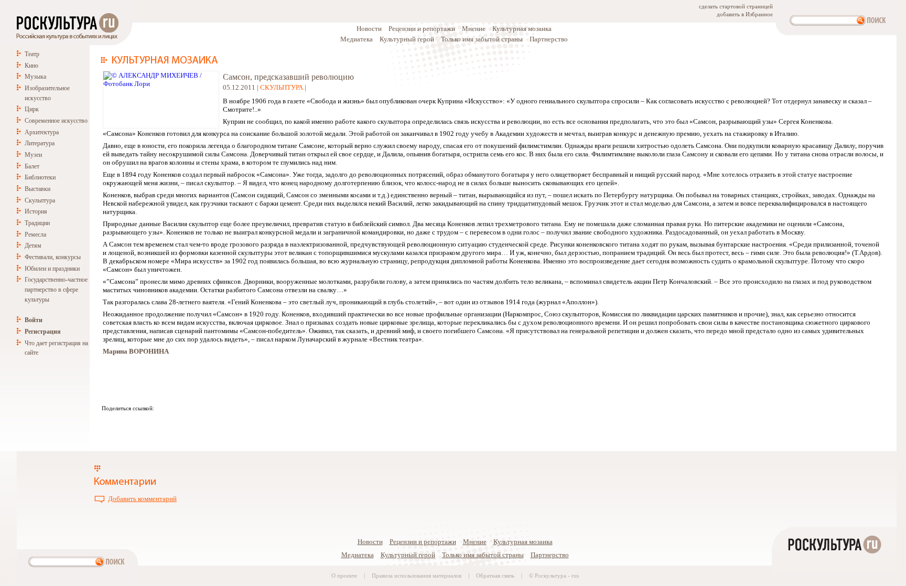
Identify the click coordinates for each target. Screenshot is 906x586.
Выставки (37, 189)
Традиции (37, 223)
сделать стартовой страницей (736, 6)
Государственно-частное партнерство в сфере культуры (56, 289)
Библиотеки (40, 177)
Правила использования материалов (416, 576)
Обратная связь (495, 576)
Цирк (32, 109)
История (36, 211)
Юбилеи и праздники (52, 268)
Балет (32, 166)
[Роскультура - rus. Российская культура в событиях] (66, 40)
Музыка (35, 76)
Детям (33, 245)
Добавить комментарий (142, 499)
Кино (31, 65)
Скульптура (40, 200)
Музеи (33, 154)
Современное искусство (56, 120)
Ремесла (35, 234)
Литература (40, 143)
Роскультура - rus (557, 576)
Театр (32, 54)
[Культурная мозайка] (159, 61)
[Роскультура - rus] (834, 581)
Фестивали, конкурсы (53, 257)
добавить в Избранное (745, 14)
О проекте (344, 576)
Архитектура (42, 132)
